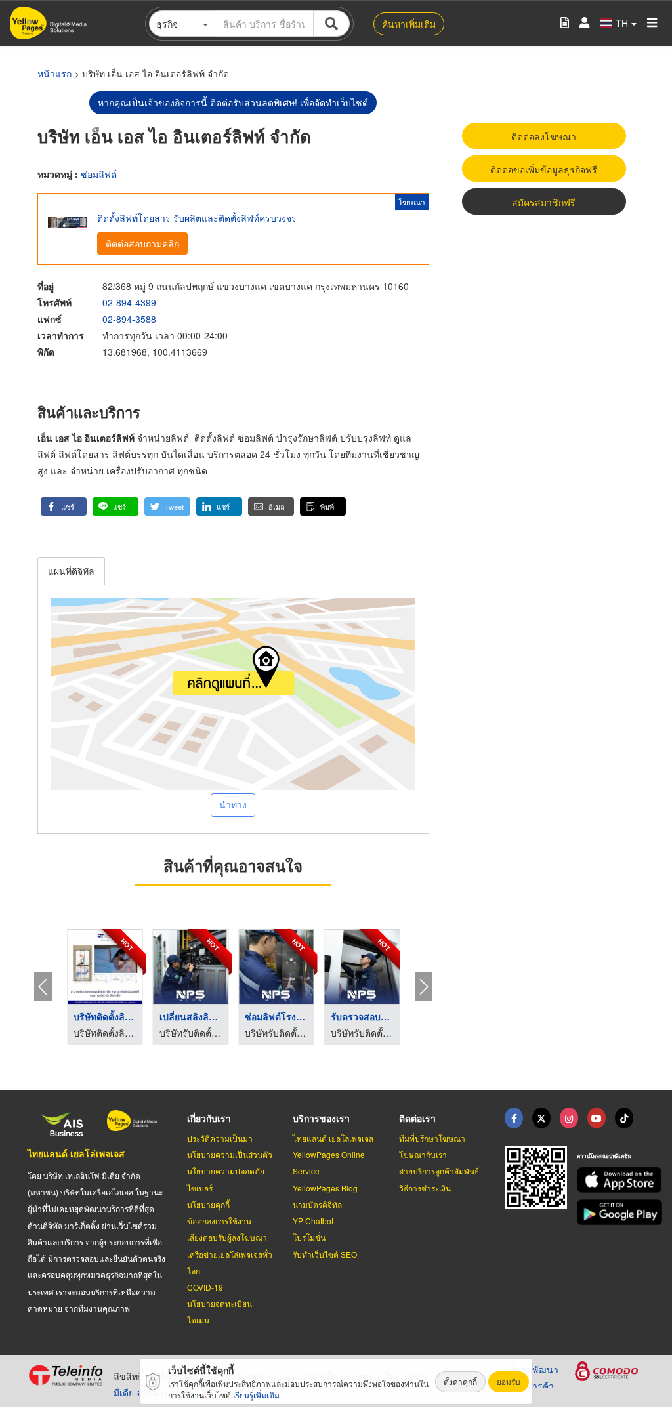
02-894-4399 (129, 302)
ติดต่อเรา (417, 1118)
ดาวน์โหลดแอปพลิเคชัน (604, 1155)
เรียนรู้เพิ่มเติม (256, 1394)
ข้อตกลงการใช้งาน (219, 1220)
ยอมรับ (508, 1381)
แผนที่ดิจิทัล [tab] (71, 570)
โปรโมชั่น (309, 1237)
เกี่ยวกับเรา (209, 1118)
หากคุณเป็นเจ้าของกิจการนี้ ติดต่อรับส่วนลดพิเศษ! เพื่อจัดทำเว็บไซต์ (233, 102)
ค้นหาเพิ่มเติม (409, 23)
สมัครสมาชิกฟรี (544, 202)
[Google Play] (610, 1212)
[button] (64, 506)
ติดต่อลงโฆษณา (543, 136)
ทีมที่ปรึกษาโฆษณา (432, 1138)
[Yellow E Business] (514, 1118)
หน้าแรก (54, 73)
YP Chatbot (313, 1220)
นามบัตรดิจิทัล (317, 1204)
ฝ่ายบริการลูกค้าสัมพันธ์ (439, 1170)
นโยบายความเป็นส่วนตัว (229, 1154)
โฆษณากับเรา (423, 1154)
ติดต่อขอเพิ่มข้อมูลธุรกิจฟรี (543, 169)
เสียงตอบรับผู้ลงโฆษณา (227, 1237)
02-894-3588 (129, 318)
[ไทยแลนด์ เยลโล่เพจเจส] (541, 1118)
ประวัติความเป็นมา (220, 1138)
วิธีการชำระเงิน (425, 1187)
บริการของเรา (321, 1118)
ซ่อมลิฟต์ (99, 173)
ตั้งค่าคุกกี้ (460, 1381)
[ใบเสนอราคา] (564, 23)
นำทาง (233, 804)
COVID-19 (205, 1287)
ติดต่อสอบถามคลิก (142, 243)
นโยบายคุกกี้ (208, 1204)
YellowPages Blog (325, 1187)
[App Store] (610, 1180)
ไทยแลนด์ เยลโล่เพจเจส (76, 1153)
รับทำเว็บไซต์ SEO (325, 1254)
